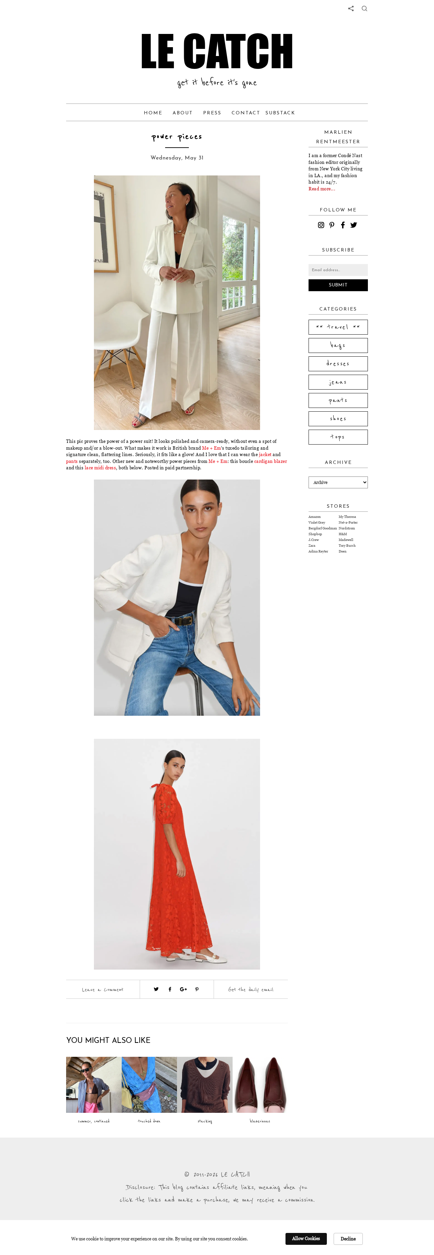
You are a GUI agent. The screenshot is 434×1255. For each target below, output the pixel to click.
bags (338, 345)
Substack (280, 113)
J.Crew (314, 540)
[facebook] (344, 226)
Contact (246, 113)
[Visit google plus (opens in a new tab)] (183, 989)
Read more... (322, 188)
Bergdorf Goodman (323, 528)
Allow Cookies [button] (306, 1238)
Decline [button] (348, 1238)
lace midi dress (99, 467)
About (183, 113)
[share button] (364, 8)
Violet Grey (317, 522)
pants (72, 461)
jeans (338, 382)
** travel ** (338, 327)
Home (153, 113)
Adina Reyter (318, 551)
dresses (338, 364)
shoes (338, 419)
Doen (343, 551)
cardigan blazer (270, 461)
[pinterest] (333, 226)
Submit (338, 285)
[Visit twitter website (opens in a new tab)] (156, 989)
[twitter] (355, 226)
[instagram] (322, 226)
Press (212, 113)
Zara (312, 545)
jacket (265, 454)
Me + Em (211, 448)
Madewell (346, 540)
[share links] (351, 8)
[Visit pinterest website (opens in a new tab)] (81, 191)
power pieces (177, 136)
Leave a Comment (102, 989)
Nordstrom (347, 528)
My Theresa (347, 516)
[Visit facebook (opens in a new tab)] (169, 989)
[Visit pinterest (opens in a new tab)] (197, 989)
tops (338, 437)
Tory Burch (347, 545)
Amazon (315, 516)
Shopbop (315, 534)
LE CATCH (217, 50)
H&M (343, 534)
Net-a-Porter (348, 522)
